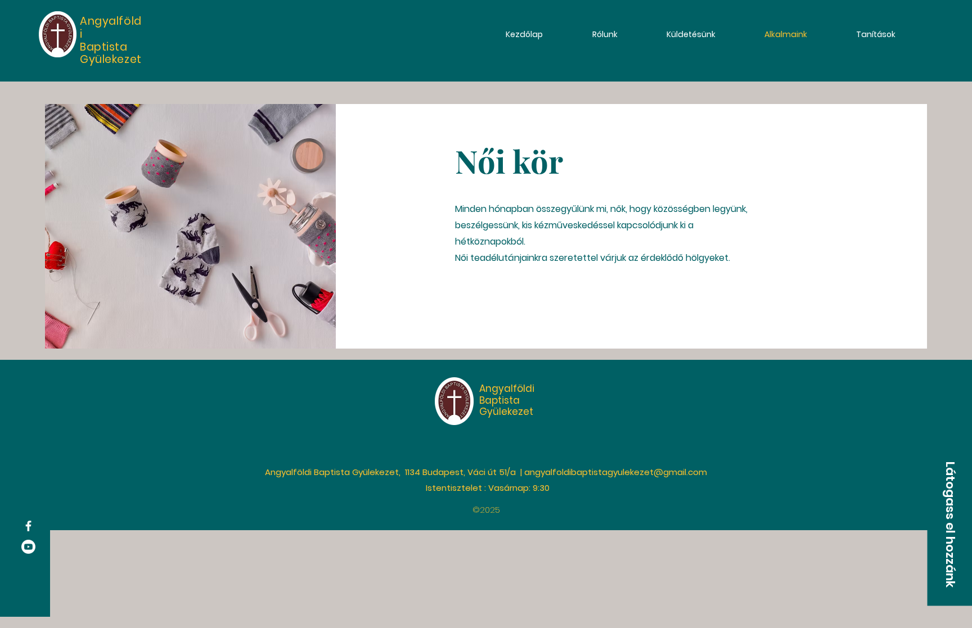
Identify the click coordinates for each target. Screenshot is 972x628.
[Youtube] (28, 547)
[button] (949, 524)
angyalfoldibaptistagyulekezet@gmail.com (615, 472)
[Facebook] (28, 526)
